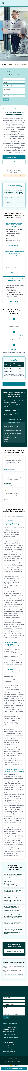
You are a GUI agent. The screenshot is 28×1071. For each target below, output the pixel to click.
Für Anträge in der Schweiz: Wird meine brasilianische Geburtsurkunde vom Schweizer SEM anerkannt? (13, 916)
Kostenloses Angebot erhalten (14, 951)
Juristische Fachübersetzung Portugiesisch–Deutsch (14, 977)
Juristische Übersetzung (8, 1044)
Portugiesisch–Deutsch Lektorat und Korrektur (14, 974)
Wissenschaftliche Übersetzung (10, 1049)
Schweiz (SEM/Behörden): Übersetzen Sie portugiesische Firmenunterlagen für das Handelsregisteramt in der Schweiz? (13, 931)
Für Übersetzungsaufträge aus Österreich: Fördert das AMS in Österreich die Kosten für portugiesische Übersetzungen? (11, 908)
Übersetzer (9, 108)
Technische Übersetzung (8, 1046)
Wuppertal (6, 469)
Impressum (13, 1061)
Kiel (4, 500)
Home (4, 108)
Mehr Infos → (14, 272)
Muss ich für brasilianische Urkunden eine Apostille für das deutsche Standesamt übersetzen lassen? (13, 923)
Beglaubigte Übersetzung (14, 161)
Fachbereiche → (14, 301)
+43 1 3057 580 (11, 1029)
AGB (9, 1061)
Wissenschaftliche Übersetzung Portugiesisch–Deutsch (12, 971)
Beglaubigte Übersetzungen (18, 108)
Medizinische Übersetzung (9, 1051)
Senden (6, 99)
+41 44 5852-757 (10, 1031)
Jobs (6, 1061)
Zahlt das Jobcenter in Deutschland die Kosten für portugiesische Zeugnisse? (12, 892)
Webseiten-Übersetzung (8, 1047)
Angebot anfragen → (14, 245)
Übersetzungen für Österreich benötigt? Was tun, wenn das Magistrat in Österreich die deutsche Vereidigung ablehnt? (13, 899)
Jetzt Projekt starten (14, 383)
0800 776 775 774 (13, 1027)
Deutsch (8, 1034)
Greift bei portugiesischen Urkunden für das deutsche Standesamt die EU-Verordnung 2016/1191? (13, 876)
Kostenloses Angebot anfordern (14, 157)
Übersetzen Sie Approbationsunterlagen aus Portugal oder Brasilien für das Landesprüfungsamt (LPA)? (13, 883)
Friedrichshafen (7, 485)
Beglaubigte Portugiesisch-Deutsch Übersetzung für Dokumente (13, 967)
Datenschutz (20, 1061)
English (13, 1034)
